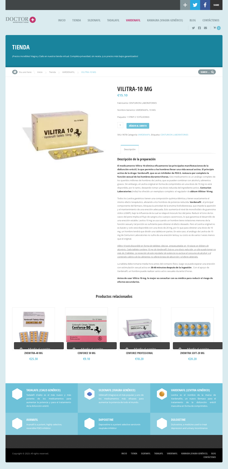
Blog (193, 20)
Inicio (62, 20)
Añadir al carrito (138, 125)
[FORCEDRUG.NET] (21, 21)
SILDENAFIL (94, 20)
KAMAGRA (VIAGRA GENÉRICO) (165, 20)
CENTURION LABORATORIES (174, 134)
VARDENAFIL (133, 20)
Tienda (76, 20)
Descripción (130, 149)
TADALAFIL (113, 20)
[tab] (130, 149)
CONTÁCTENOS (210, 20)
